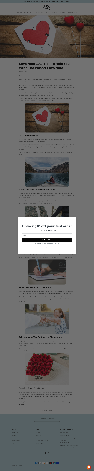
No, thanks (47, 248)
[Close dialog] (73, 219)
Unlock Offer (47, 240)
